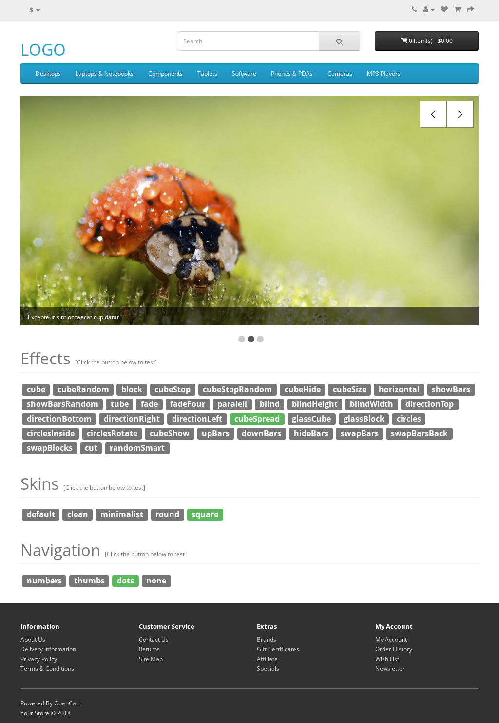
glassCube (311, 418)
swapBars (360, 433)
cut (91, 447)
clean (77, 514)
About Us (32, 639)
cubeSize (349, 389)
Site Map (151, 659)
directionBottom (59, 418)
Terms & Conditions (47, 668)
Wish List (387, 659)
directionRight (132, 418)
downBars (261, 433)
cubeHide (303, 389)
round (167, 514)
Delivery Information (48, 649)
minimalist (121, 514)
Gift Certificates (278, 649)
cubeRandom (83, 389)
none (156, 580)
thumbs (89, 580)
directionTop (429, 404)
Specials (268, 668)
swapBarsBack (419, 433)
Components (165, 73)
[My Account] (429, 9)
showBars (451, 389)
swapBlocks (50, 447)
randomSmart (137, 447)
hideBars (311, 433)
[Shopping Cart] (457, 9)
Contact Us (154, 639)
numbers (44, 580)
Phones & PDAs (292, 73)
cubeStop (172, 389)
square (205, 514)
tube (120, 404)
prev (433, 114)
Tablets (207, 73)
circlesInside (51, 433)
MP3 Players (384, 73)
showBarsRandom (62, 404)
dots (125, 580)
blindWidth (371, 404)
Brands (266, 639)
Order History (393, 649)
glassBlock (364, 418)
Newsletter (390, 668)
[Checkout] (470, 9)
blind (270, 404)
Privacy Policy (38, 659)
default (41, 514)
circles (409, 418)
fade (149, 404)
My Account (391, 639)
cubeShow (170, 433)
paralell (232, 404)
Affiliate (267, 659)
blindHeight (315, 404)
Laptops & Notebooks (105, 73)
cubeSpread (257, 418)
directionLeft (197, 418)
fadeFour (187, 404)
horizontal (399, 389)
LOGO (43, 49)
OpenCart (67, 703)
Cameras (339, 73)
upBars (216, 433)
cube (36, 389)
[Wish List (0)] (444, 9)
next (460, 114)
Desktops (48, 73)
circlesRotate (112, 433)
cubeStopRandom (237, 389)
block (131, 389)
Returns (149, 649)
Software (244, 73)
